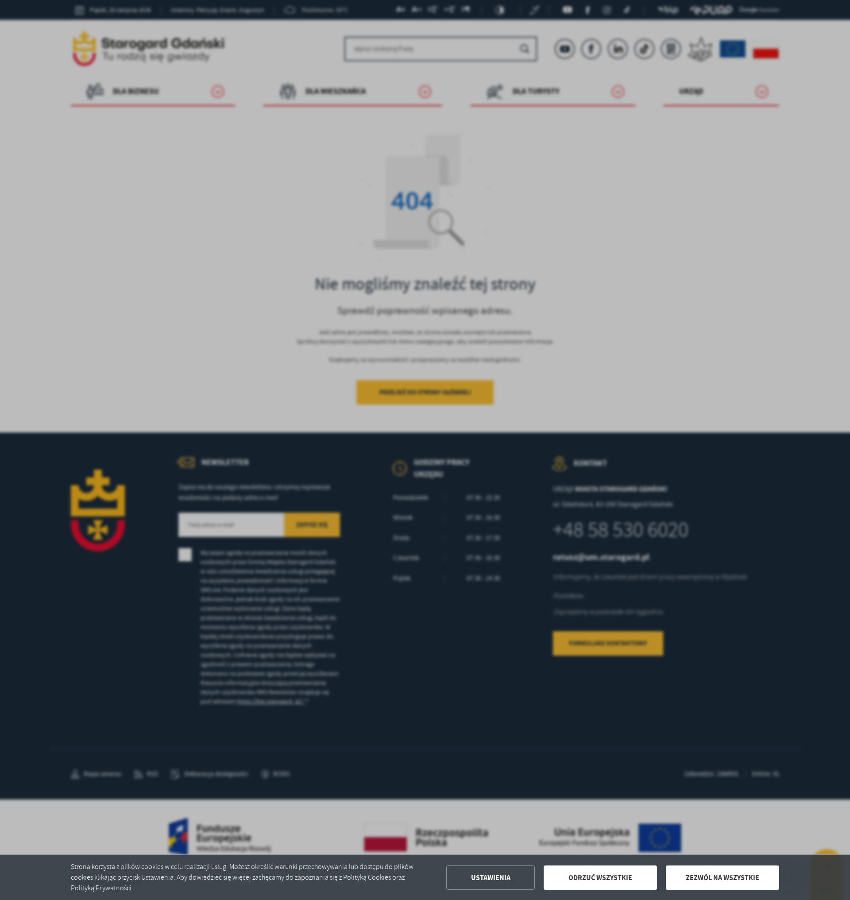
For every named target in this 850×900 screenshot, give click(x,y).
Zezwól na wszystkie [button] (722, 877)
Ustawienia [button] (490, 877)
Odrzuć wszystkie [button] (600, 877)
